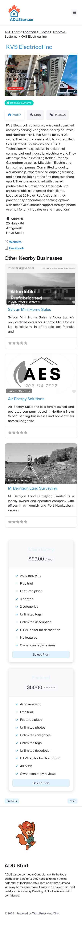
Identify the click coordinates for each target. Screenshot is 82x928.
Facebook (16, 248)
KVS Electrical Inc (29, 47)
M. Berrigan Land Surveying (32, 488)
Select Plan (41, 654)
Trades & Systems (20, 102)
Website (15, 242)
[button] (10, 75)
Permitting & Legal (19, 480)
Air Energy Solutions (26, 398)
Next (73, 801)
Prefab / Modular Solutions (24, 301)
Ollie (56, 913)
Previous (11, 801)
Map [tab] (37, 115)
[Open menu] (74, 12)
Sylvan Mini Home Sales (29, 309)
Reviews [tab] (60, 115)
